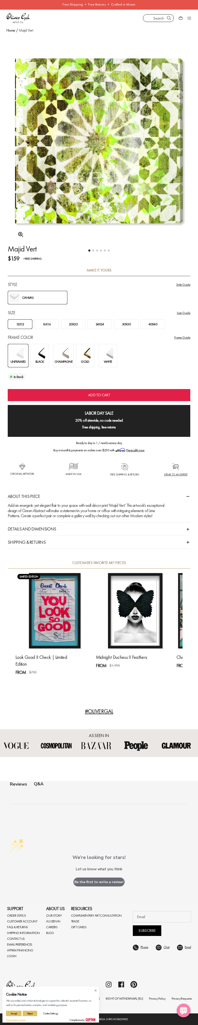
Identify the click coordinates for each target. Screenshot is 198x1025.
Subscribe (147, 814)
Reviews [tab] (18, 784)
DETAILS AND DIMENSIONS (32, 529)
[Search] (169, 18)
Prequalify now (135, 450)
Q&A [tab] (38, 784)
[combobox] (158, 18)
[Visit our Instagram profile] (109, 868)
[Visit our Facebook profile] (121, 868)
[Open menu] (189, 18)
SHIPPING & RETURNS (27, 542)
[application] (183, 1010)
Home (10, 30)
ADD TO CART (99, 394)
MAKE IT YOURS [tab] (99, 270)
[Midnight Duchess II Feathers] (135, 611)
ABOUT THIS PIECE (24, 496)
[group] (99, 147)
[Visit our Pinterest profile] (134, 868)
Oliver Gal (23, 882)
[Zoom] (19, 234)
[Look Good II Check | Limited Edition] (54, 611)
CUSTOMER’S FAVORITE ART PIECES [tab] (99, 562)
